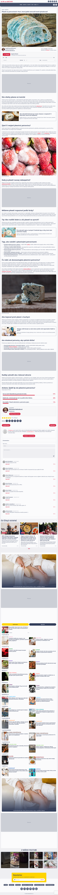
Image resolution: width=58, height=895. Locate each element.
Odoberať (42, 879)
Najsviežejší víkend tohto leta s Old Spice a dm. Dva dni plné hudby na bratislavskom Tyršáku (18, 628)
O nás (5, 885)
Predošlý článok (6, 425)
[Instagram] (52, 1)
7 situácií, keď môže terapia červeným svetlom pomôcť (17, 651)
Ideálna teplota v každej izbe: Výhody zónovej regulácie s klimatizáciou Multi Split (46, 747)
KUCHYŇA (11, 756)
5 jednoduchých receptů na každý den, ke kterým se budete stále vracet (45, 676)
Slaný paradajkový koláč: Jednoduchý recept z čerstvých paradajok (46, 664)
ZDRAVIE (11, 648)
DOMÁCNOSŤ (12, 720)
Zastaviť (5, 60)
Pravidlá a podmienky (27, 885)
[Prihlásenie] (54, 5)
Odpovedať (7, 464)
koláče (39, 133)
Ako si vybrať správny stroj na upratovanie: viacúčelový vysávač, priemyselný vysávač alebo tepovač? (46, 724)
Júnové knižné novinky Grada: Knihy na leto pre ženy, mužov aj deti (46, 771)
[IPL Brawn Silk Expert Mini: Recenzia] (50, 864)
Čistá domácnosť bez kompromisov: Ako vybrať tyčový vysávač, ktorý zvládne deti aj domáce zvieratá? (18, 770)
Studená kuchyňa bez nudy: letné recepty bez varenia (45, 759)
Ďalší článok (52, 425)
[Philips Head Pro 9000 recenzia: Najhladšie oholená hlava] (50, 855)
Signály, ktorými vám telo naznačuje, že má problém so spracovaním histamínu (46, 652)
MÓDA (35, 4)
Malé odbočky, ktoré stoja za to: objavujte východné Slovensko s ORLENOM (18, 698)
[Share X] (12, 421)
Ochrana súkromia (39, 885)
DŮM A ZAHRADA (12, 672)
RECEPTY (29, 4)
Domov (3, 9)
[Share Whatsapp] (9, 421)
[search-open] (56, 5)
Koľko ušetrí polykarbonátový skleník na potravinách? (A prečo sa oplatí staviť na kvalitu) (45, 712)
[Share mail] (20, 421)
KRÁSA (21, 4)
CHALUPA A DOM (12, 744)
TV (37, 4)
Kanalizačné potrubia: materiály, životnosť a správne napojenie (19, 746)
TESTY (32, 4)
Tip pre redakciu (50, 885)
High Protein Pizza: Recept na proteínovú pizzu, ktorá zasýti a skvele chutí (18, 663)
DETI (10, 708)
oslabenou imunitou (6, 271)
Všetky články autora (15, 414)
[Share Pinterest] (15, 421)
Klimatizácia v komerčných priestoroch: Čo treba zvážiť (45, 735)
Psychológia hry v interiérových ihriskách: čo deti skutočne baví (18, 710)
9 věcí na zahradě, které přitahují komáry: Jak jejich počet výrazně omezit (18, 675)
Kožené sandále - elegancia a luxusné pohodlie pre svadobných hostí (44, 640)
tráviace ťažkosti (27, 269)
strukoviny (46, 133)
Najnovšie (43, 624)
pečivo (28, 244)
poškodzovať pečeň (6, 184)
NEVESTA (11, 637)
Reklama (18, 885)
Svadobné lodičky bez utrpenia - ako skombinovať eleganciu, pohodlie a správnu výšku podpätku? (19, 639)
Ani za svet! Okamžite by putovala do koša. (15, 394)
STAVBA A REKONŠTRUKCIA (15, 732)
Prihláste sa (10, 430)
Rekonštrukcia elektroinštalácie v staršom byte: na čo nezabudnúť (18, 734)
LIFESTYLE (25, 4)
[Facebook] (48, 1)
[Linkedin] (56, 1)
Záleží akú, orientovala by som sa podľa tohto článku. (18, 398)
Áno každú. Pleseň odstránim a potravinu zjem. (16, 402)
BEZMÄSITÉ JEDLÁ (40, 757)
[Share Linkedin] (18, 421)
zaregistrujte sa (30, 431)
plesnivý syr (39, 106)
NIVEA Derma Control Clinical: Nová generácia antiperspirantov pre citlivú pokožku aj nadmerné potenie (44, 700)
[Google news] (33, 889)
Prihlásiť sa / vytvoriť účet (29, 435)
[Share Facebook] (7, 421)
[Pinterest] (54, 1)
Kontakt (11, 885)
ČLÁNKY (10, 684)
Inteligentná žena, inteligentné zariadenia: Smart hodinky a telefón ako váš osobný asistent (46, 688)
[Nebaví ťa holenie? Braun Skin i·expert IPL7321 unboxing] (36, 864)
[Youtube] (50, 1)
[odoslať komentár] (53, 456)
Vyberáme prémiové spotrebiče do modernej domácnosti (19, 758)
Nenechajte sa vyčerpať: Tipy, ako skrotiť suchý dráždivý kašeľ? (18, 687)
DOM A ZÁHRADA (40, 709)
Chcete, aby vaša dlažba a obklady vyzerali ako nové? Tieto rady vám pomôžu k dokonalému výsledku (18, 723)
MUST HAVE (38, 637)
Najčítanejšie (15, 624)
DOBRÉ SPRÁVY (12, 696)
